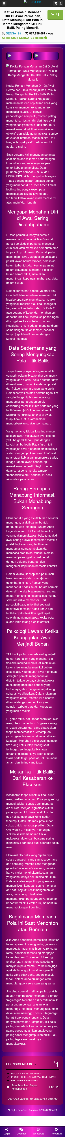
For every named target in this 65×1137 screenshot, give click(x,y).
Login (6, 1133)
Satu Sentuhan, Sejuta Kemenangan (35, 1087)
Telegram (56, 1133)
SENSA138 (13, 33)
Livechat (21, 1133)
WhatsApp (38, 1133)
